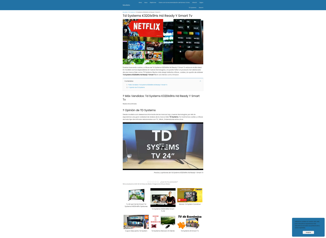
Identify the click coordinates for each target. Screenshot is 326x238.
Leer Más (308, 228)
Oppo (201, 2)
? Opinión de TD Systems (136, 87)
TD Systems (192, 8)
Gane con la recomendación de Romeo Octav (174, 2)
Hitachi (194, 2)
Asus (145, 2)
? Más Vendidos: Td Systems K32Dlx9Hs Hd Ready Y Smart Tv (147, 85)
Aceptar (308, 232)
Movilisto (126, 5)
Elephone (153, 2)
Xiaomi (201, 8)
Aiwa (140, 2)
